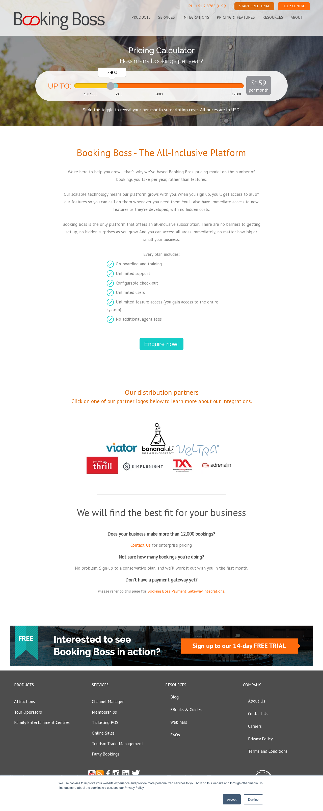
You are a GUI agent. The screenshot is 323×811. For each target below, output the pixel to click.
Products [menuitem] (141, 17)
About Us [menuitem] (256, 701)
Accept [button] (231, 799)
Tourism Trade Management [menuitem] (117, 743)
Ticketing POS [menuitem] (105, 722)
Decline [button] (253, 799)
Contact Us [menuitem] (258, 713)
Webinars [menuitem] (178, 722)
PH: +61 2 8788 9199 (207, 5)
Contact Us (140, 545)
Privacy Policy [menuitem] (260, 739)
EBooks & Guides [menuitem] (186, 709)
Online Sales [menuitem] (103, 733)
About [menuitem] (297, 17)
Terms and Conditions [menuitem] (267, 751)
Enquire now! (161, 344)
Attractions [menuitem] (24, 701)
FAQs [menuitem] (175, 735)
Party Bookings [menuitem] (105, 754)
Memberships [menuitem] (104, 712)
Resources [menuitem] (272, 17)
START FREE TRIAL (254, 6)
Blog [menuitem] (174, 697)
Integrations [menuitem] (195, 17)
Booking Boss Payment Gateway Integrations (185, 591)
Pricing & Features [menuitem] (236, 17)
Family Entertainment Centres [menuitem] (42, 722)
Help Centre (293, 6)
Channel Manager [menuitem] (108, 701)
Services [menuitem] (166, 17)
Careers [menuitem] (255, 726)
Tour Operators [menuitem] (28, 712)
